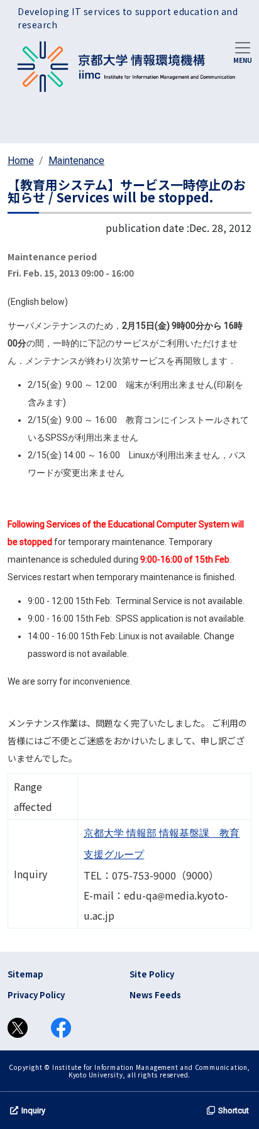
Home (21, 161)
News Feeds (155, 995)
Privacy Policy (36, 995)
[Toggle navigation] (242, 51)
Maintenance (76, 161)
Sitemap (25, 974)
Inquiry (33, 1110)
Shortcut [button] (233, 1110)
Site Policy (152, 974)
